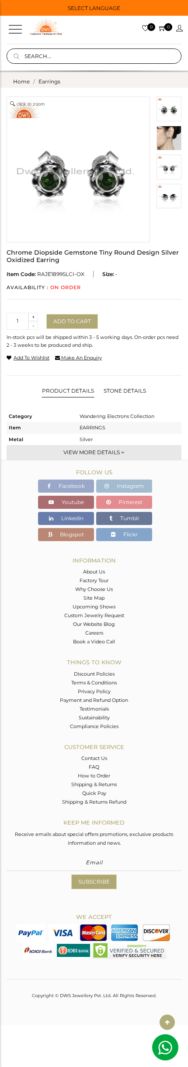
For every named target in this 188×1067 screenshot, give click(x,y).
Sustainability (94, 718)
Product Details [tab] (68, 390)
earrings (49, 81)
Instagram (129, 486)
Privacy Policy (94, 691)
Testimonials (94, 709)
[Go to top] (167, 1022)
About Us (94, 572)
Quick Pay (94, 793)
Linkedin (72, 518)
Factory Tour (94, 580)
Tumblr (129, 518)
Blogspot (71, 534)
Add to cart (72, 321)
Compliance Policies (94, 726)
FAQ (94, 767)
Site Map (94, 598)
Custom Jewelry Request (94, 615)
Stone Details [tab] (125, 390)
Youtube (72, 502)
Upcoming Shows (94, 607)
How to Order (94, 776)
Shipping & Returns (94, 784)
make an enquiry (81, 358)
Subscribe (94, 881)
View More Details (92, 452)
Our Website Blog (94, 624)
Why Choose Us (94, 589)
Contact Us (94, 758)
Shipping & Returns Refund (94, 802)
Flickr (130, 534)
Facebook (71, 486)
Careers (94, 633)
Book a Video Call (94, 642)
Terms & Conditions (94, 683)
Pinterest (130, 502)
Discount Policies (94, 674)
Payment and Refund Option (94, 700)
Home (21, 81)
